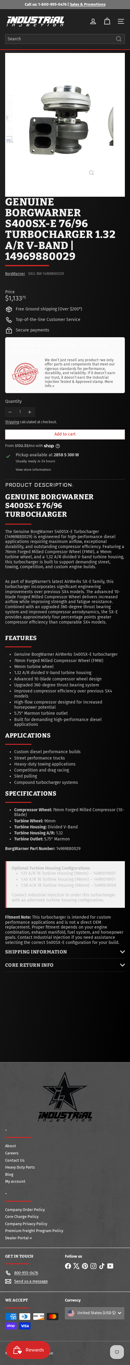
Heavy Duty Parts (20, 1167)
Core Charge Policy (21, 1216)
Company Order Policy (25, 1209)
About (10, 1146)
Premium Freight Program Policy (34, 1230)
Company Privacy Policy (26, 1224)
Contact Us (14, 1160)
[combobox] (65, 39)
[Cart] (107, 21)
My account (15, 1181)
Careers (11, 1153)
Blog (9, 1174)
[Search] (119, 39)
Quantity (13, 401)
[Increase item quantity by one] (30, 412)
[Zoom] (91, 172)
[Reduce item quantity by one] (10, 412)
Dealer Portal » (18, 1238)
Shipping (12, 422)
